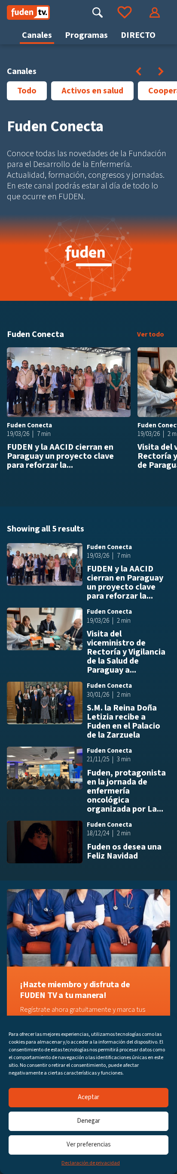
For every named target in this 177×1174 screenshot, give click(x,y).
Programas (86, 35)
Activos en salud (92, 91)
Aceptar (88, 1097)
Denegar (88, 1120)
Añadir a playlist (121, 357)
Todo (27, 91)
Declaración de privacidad (90, 1163)
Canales (37, 35)
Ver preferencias (89, 1144)
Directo (138, 35)
